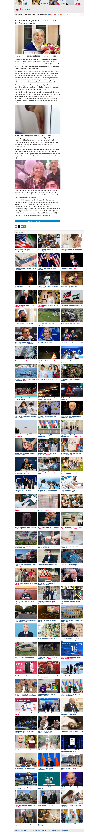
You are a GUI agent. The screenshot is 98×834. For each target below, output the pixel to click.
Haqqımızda (54, 830)
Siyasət (20, 14)
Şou (41, 14)
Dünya (29, 14)
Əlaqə (58, 830)
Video (22, 830)
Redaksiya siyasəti (64, 830)
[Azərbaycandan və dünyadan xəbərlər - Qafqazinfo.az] (23, 9)
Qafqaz (33, 14)
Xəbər (16, 14)
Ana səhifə (17, 830)
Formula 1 (44, 14)
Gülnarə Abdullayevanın (23, 64)
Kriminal (25, 14)
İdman (37, 14)
